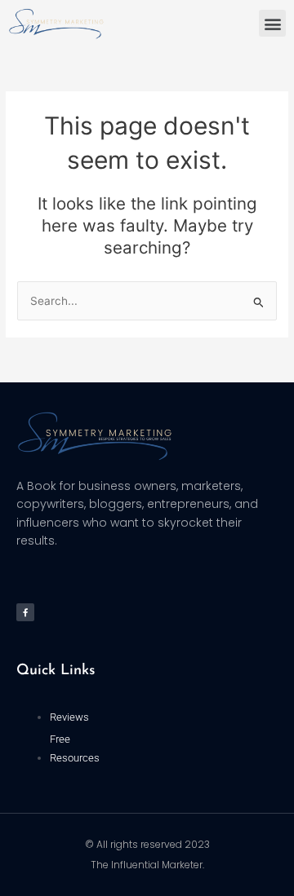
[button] (272, 23)
